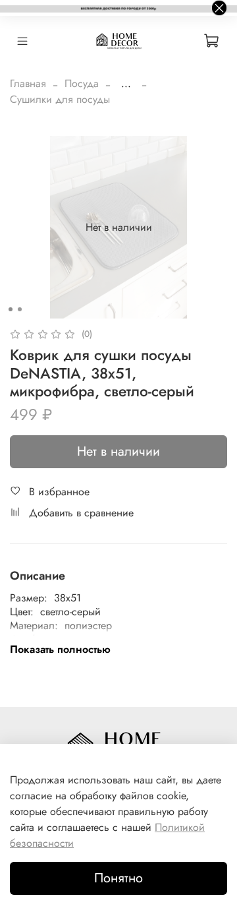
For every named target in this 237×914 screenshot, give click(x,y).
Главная (28, 83)
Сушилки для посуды (60, 99)
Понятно (118, 878)
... (126, 84)
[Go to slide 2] (20, 309)
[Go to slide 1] (11, 309)
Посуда (82, 83)
